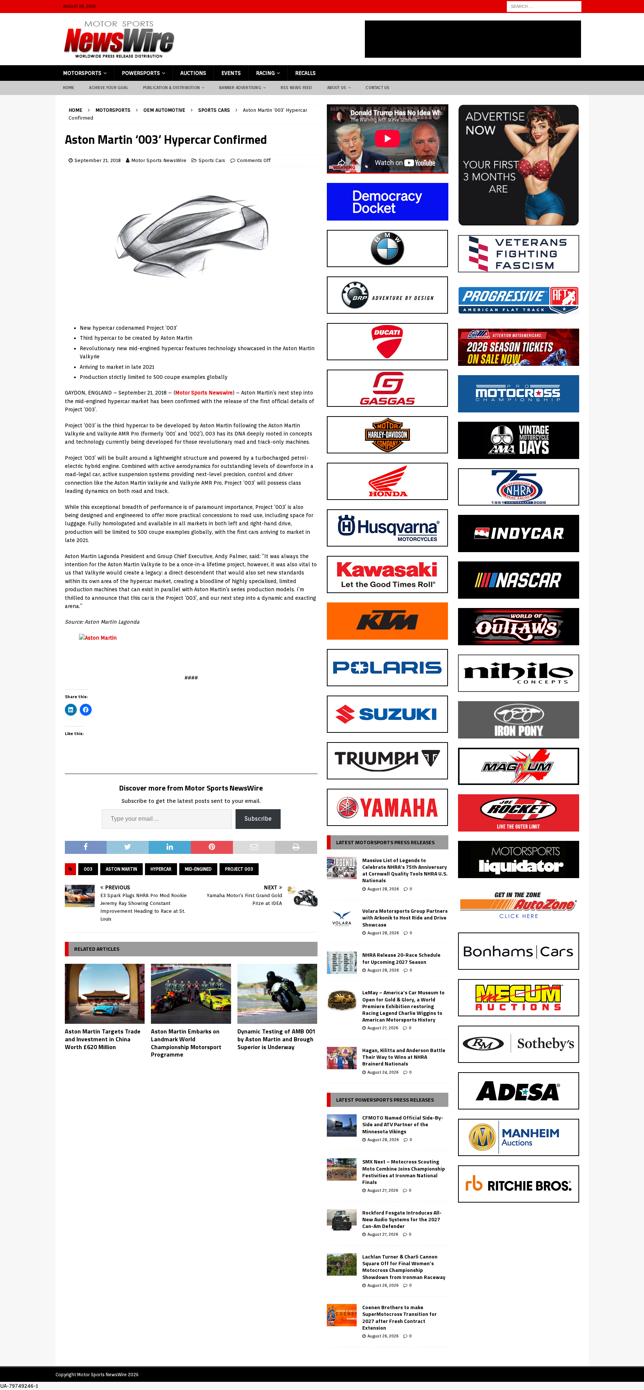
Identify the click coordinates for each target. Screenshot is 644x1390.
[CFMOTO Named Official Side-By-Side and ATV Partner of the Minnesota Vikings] (342, 1125)
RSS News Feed (296, 87)
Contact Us (377, 87)
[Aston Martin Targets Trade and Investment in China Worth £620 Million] (105, 994)
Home (69, 87)
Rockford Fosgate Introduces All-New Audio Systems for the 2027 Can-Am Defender (402, 1219)
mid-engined (198, 869)
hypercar (161, 869)
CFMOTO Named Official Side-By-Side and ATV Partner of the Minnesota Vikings (402, 1124)
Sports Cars (212, 160)
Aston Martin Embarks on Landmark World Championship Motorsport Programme (186, 1043)
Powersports (141, 73)
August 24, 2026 (382, 1072)
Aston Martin (121, 869)
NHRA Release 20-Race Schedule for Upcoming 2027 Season (401, 958)
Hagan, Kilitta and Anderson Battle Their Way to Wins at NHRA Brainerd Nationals (403, 1056)
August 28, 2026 (383, 889)
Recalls (305, 73)
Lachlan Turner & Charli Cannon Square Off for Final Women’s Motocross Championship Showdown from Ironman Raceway (403, 1267)
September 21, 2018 (98, 160)
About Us (337, 87)
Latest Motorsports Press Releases (385, 842)
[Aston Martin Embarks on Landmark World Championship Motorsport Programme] (191, 994)
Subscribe (258, 818)
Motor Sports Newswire (204, 393)
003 (88, 869)
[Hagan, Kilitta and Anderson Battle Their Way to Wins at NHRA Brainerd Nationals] (342, 1058)
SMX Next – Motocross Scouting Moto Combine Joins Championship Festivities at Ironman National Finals (403, 1172)
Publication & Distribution (171, 87)
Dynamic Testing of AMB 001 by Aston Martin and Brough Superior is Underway (276, 1039)
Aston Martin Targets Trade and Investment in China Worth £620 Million (103, 1039)
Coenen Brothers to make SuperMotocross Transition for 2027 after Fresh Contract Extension (399, 1317)
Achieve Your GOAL (108, 87)
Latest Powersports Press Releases (385, 1100)
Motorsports (82, 73)
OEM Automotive (164, 110)
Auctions (193, 73)
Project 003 (239, 869)
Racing (265, 73)
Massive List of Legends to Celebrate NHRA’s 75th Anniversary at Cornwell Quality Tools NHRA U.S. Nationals (405, 870)
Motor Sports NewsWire (158, 160)
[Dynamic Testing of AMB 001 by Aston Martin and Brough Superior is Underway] (277, 994)
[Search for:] (544, 6)
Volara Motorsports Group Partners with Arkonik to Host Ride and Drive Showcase (405, 917)
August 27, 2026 (382, 1027)
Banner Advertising (240, 87)
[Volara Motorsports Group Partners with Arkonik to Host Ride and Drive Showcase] (342, 919)
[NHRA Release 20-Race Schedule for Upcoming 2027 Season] (342, 963)
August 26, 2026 (382, 1285)
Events (231, 73)
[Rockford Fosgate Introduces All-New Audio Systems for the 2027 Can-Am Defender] (342, 1220)
